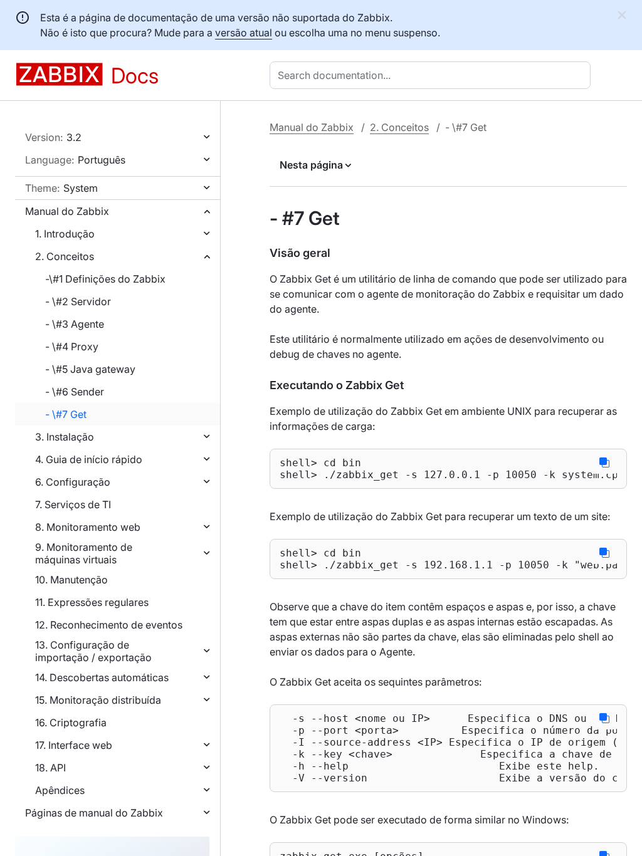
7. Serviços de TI (73, 504)
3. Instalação (64, 437)
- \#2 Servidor (78, 301)
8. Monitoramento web (87, 527)
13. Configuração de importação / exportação (93, 651)
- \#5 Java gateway (90, 369)
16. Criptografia (71, 722)
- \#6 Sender (74, 391)
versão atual (243, 32)
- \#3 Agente (74, 324)
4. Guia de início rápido (88, 459)
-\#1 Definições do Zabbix (105, 279)
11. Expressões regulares (92, 602)
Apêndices (60, 790)
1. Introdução (65, 233)
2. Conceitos (64, 256)
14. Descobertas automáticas (102, 677)
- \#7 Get (66, 414)
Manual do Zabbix (67, 211)
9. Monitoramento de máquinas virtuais (83, 553)
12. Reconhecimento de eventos (108, 625)
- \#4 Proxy (71, 346)
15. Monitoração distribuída (98, 700)
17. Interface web (73, 745)
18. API (50, 767)
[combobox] (433, 75)
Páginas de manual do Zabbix (94, 812)
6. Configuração (72, 482)
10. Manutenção (71, 579)
